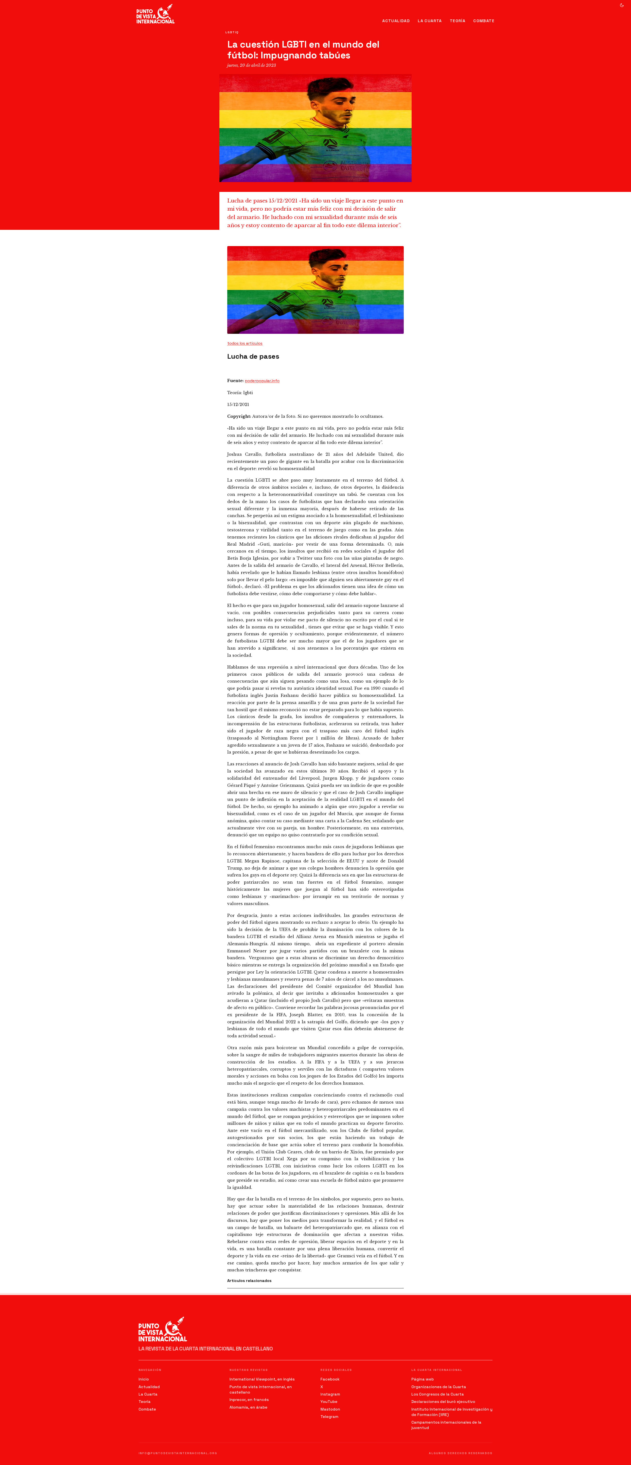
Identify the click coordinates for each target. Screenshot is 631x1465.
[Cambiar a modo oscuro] (622, 5)
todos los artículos (245, 343)
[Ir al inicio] (156, 13)
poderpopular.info (262, 380)
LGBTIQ (232, 32)
